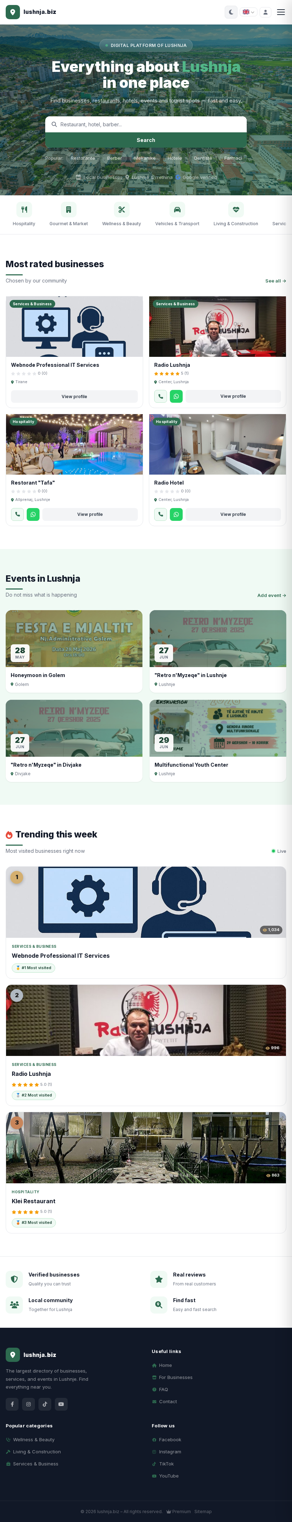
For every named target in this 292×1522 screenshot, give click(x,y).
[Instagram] (28, 1404)
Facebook (170, 1439)
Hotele (175, 158)
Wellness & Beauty (33, 1439)
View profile (74, 396)
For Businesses (176, 1377)
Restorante (83, 158)
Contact (168, 1401)
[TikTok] (44, 1404)
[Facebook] (12, 1404)
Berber (114, 158)
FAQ (163, 1389)
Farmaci (233, 158)
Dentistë (203, 158)
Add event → (271, 595)
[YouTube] (61, 1404)
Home (165, 1365)
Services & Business (35, 1463)
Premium (181, 1511)
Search (146, 140)
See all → (275, 281)
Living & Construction (37, 1451)
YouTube (169, 1476)
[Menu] (281, 12)
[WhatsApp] (176, 396)
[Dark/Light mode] (231, 12)
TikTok (166, 1463)
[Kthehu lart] (274, 1486)
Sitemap (203, 1511)
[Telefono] (160, 396)
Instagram (170, 1451)
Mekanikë (145, 158)
